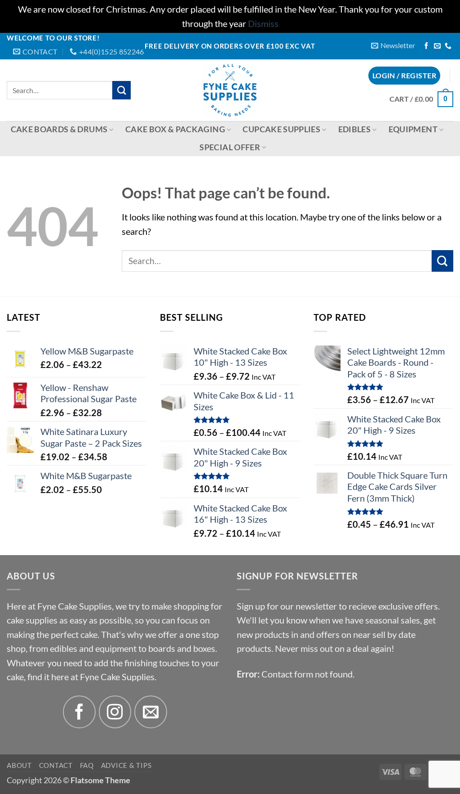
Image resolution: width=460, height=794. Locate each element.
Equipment (413, 129)
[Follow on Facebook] (426, 46)
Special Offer (229, 147)
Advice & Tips (126, 765)
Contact (56, 765)
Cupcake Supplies (281, 129)
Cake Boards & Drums (59, 129)
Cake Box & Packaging (175, 129)
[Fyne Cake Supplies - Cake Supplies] (230, 90)
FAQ (87, 765)
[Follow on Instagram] (115, 711)
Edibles (354, 129)
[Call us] (448, 46)
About (19, 765)
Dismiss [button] (263, 23)
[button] (393, 45)
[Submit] (121, 90)
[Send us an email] (437, 46)
